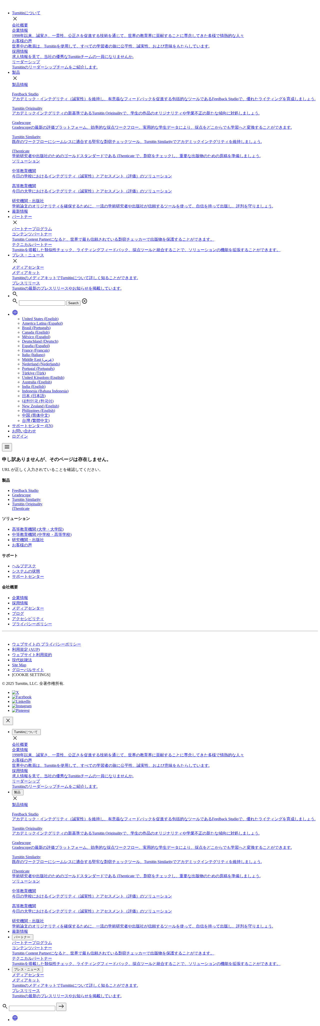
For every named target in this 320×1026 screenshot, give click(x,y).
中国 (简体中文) (36, 415)
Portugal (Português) (38, 368)
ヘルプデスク (24, 566)
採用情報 (20, 603)
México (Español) (36, 337)
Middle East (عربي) (38, 359)
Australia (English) (37, 382)
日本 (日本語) (34, 396)
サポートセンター (28, 576)
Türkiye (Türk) (34, 373)
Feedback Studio (25, 490)
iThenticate (21, 508)
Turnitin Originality (27, 504)
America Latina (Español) (42, 323)
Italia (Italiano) (33, 355)
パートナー (22, 216)
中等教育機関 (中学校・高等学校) (42, 534)
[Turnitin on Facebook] (22, 697)
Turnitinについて (26, 13)
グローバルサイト (28, 670)
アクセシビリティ (28, 619)
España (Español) (36, 346)
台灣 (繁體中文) (36, 420)
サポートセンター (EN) (32, 426)
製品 (16, 72)
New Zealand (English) (40, 406)
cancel (85, 301)
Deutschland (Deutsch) (40, 341)
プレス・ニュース (28, 255)
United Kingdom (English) (43, 377)
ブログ (18, 613)
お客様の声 (22, 545)
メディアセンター (28, 267)
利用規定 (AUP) (26, 649)
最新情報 (20, 211)
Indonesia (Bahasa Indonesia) (45, 391)
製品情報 (20, 84)
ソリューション (26, 161)
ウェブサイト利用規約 (32, 655)
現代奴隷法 (22, 660)
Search (73, 303)
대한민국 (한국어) (38, 401)
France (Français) (36, 350)
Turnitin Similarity (26, 499)
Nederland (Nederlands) (41, 364)
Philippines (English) (38, 410)
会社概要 (20, 25)
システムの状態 (26, 571)
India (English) (34, 386)
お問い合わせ (24, 431)
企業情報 (20, 598)
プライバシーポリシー (32, 624)
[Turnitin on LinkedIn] (21, 701)
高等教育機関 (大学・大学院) (38, 529)
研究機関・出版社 (28, 540)
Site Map (19, 665)
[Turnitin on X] (15, 692)
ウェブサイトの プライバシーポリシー (46, 644)
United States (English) (40, 319)
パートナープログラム (32, 229)
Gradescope (21, 495)
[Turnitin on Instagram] (22, 706)
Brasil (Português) (36, 328)
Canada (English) (36, 332)
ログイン (20, 436)
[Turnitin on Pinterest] (21, 710)
